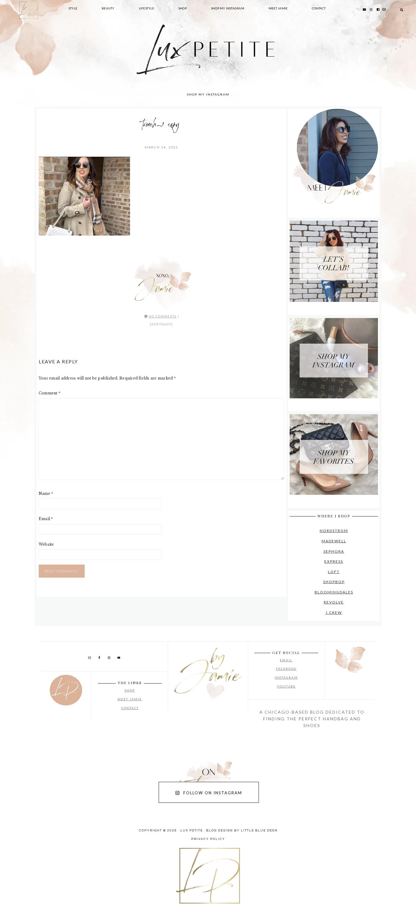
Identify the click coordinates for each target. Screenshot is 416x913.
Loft (334, 571)
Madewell (334, 541)
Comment (49, 393)
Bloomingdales (334, 592)
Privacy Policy (208, 839)
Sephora (333, 551)
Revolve (334, 602)
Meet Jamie (130, 699)
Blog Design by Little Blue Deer (241, 830)
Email (46, 518)
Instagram (286, 677)
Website (46, 544)
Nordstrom (334, 530)
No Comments (163, 316)
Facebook (286, 668)
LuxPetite (116, 61)
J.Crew (334, 612)
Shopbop (334, 581)
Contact (130, 708)
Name (46, 493)
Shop (130, 690)
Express (333, 561)
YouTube (286, 686)
